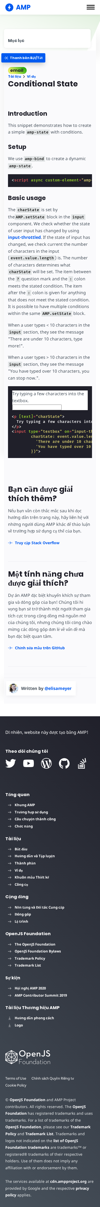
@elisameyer (58, 688)
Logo (19, 1025)
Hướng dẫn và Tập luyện (35, 856)
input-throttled (24, 237)
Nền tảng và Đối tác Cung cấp (39, 907)
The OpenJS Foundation (35, 944)
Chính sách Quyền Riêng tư (52, 1078)
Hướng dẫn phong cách (34, 1017)
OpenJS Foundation (27, 1099)
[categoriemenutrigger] (23, 58)
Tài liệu (14, 76)
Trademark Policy (30, 958)
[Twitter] (10, 763)
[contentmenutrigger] (47, 38)
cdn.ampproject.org (68, 1181)
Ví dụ (31, 76)
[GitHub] (64, 763)
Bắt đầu (21, 849)
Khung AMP (25, 804)
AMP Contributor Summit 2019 (41, 995)
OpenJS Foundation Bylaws (38, 951)
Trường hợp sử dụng (31, 812)
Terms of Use (15, 1078)
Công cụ (21, 884)
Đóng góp (23, 914)
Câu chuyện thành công (35, 819)
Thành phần (25, 863)
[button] (91, 7)
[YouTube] (28, 763)
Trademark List (28, 965)
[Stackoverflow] (82, 763)
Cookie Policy (15, 1085)
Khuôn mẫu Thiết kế (32, 877)
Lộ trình (21, 921)
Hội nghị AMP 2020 (30, 988)
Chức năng (24, 826)
